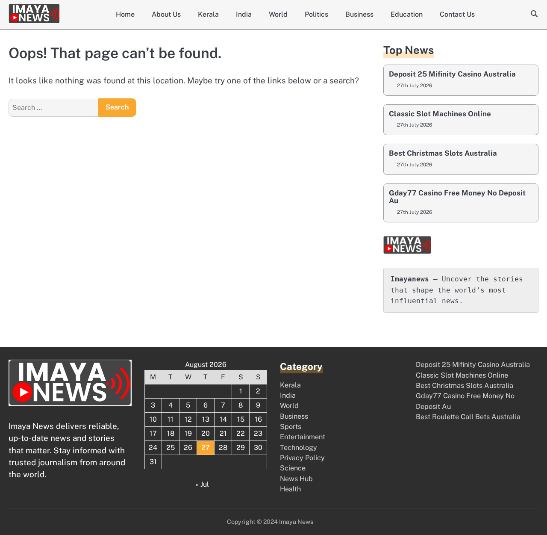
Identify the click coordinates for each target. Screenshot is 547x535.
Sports (290, 427)
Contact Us (457, 14)
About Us (166, 14)
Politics (316, 14)
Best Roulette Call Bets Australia (468, 417)
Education (407, 14)
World (278, 14)
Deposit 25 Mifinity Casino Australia (452, 74)
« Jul (202, 484)
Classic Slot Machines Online (440, 114)
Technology (298, 447)
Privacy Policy (302, 458)
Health (290, 489)
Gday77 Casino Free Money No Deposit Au (457, 197)
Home (125, 14)
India (244, 14)
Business (359, 14)
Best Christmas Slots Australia (443, 153)
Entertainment (302, 437)
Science (293, 468)
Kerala (208, 14)
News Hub (296, 479)
